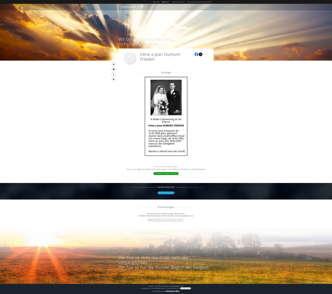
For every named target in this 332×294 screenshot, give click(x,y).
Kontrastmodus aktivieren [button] (173, 288)
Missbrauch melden (325, 283)
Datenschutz (165, 286)
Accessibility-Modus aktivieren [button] (158, 288)
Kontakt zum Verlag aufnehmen (308, 283)
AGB (182, 286)
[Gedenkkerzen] (114, 74)
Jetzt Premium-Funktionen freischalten (166, 173)
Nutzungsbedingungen (174, 286)
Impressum (151, 286)
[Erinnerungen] (114, 79)
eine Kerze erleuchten (166, 193)
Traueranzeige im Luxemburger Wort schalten (199, 2)
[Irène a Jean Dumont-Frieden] (114, 64)
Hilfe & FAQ (158, 286)
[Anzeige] (114, 69)
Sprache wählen (145, 288)
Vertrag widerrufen (185, 288)
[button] (205, 54)
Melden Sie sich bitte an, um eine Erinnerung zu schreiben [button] (165, 220)
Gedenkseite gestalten (178, 2)
